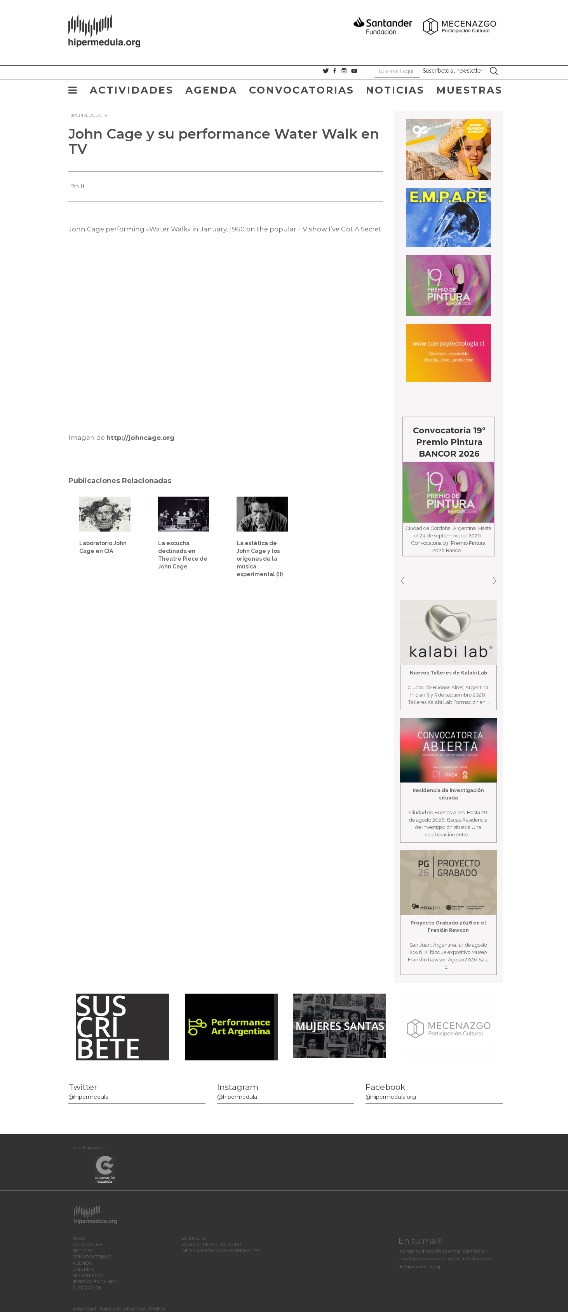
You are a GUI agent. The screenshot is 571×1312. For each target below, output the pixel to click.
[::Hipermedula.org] (112, 29)
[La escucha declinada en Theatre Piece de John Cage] (183, 514)
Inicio (79, 1238)
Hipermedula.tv (88, 115)
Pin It (77, 186)
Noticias (395, 90)
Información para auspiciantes (220, 1250)
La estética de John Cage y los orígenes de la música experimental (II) (260, 558)
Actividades (132, 90)
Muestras (469, 90)
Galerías (83, 1269)
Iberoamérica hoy (95, 1281)
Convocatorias (301, 90)
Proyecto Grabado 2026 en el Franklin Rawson (448, 926)
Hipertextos (88, 1275)
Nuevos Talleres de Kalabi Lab (448, 673)
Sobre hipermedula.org (211, 1244)
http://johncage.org (140, 437)
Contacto (193, 1238)
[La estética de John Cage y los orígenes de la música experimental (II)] (262, 513)
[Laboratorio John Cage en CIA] (105, 513)
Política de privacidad (122, 1309)
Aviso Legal (84, 1309)
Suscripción (88, 1288)
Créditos (156, 1309)
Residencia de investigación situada (448, 794)
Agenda (211, 90)
